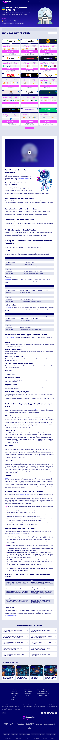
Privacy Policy (14, 700)
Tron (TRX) (7, 464)
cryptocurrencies (38, 410)
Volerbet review (48, 104)
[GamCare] (20, 725)
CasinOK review (48, 123)
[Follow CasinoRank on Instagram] (44, 714)
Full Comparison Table (14, 36)
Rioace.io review (11, 104)
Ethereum (7, 449)
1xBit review (29, 87)
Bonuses (50, 1)
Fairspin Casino (8, 280)
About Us (14, 690)
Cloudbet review (29, 123)
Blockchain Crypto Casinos (43, 690)
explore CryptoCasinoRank (10, 616)
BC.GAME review (11, 53)
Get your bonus (10, 51)
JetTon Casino (8, 254)
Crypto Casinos (27, 1)
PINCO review (10, 87)
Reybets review (29, 104)
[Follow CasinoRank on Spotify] (53, 714)
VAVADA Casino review (29, 70)
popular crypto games (17, 534)
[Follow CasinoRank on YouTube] (50, 714)
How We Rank (14, 696)
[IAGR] (5, 725)
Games (44, 1)
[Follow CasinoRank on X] (47, 714)
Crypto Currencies (37, 1)
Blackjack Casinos (27, 692)
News (56, 1)
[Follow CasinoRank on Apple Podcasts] (55, 714)
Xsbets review (10, 123)
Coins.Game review (47, 53)
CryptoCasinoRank (10, 338)
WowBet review (48, 70)
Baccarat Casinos (27, 690)
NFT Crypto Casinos (43, 692)
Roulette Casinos (27, 694)
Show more (28, 128)
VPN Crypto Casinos (43, 696)
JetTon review (29, 53)
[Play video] (29, 152)
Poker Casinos (27, 696)
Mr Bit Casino (8, 308)
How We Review (13, 694)
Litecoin (6, 479)
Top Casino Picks (5, 36)
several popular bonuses (23, 495)
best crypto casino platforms (23, 177)
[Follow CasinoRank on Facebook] (42, 714)
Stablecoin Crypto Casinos (43, 694)
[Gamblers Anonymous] (11, 725)
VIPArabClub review (48, 87)
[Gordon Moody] (30, 725)
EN (3, 714)
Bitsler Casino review (11, 70)
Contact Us (14, 692)
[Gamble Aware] (45, 725)
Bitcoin (6, 419)
